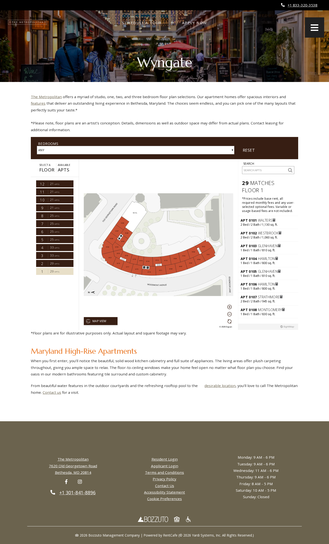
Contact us (52, 392)
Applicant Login (164, 465)
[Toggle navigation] (314, 27)
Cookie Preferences (164, 498)
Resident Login (164, 459)
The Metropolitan (46, 96)
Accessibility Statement (164, 492)
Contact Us (164, 485)
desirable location (220, 385)
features (38, 103)
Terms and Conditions (164, 472)
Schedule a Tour (144, 22)
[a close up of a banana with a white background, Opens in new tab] (177, 519)
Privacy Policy (164, 478)
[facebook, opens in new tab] (66, 482)
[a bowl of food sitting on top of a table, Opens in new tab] (188, 519)
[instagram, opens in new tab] (80, 482)
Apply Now (194, 22)
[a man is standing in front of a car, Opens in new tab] (153, 519)
